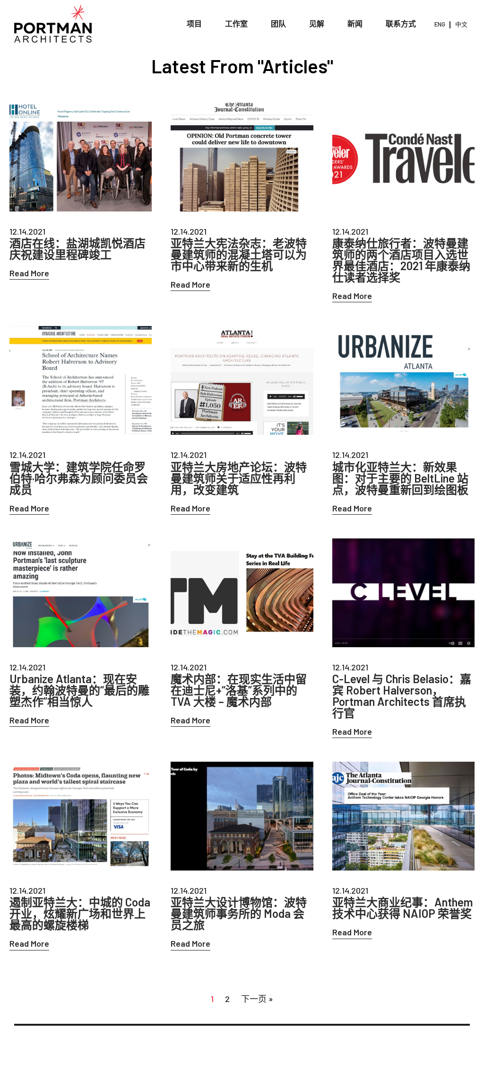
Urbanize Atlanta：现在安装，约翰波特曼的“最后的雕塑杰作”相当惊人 (79, 690)
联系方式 (401, 23)
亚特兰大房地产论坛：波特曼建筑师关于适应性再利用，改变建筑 (239, 478)
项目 (194, 23)
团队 (278, 23)
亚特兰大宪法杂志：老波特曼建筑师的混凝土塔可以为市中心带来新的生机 (239, 254)
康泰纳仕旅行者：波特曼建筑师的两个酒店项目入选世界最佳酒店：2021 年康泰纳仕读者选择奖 (401, 260)
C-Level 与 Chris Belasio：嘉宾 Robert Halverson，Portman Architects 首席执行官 (401, 696)
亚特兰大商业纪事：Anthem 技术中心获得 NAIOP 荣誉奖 (402, 908)
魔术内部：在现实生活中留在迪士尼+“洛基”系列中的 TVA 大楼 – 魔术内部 (239, 690)
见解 (316, 23)
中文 (461, 24)
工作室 (236, 23)
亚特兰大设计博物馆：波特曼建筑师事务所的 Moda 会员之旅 (239, 914)
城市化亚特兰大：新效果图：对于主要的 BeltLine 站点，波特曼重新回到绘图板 (400, 478)
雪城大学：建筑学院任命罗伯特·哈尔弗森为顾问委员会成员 (78, 478)
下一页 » (257, 999)
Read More (29, 273)
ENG (439, 24)
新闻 (355, 23)
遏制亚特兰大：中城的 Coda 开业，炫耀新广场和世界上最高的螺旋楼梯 (79, 914)
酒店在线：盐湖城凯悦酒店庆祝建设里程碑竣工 (77, 248)
